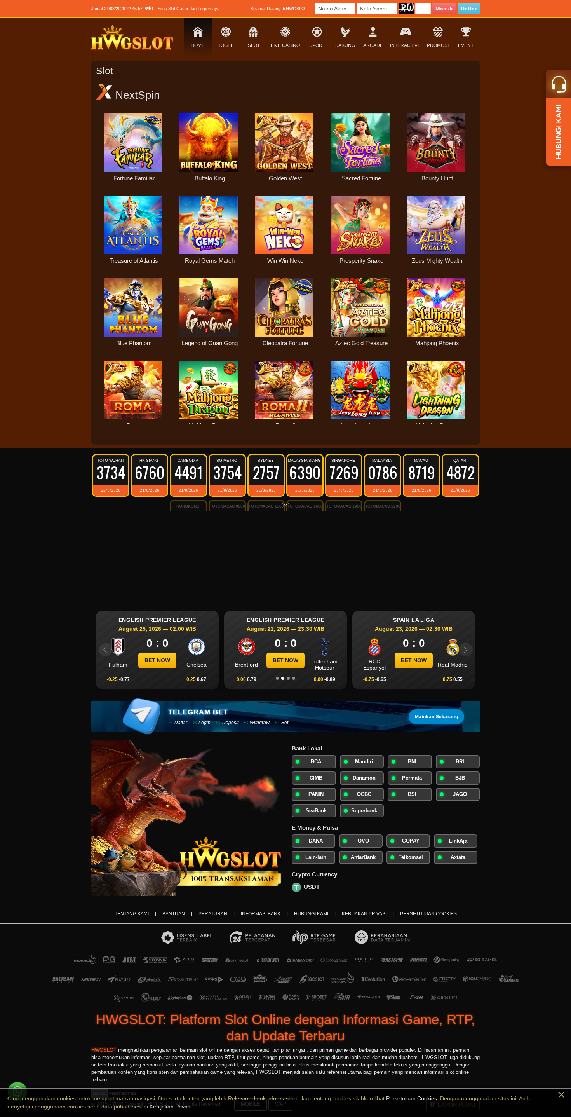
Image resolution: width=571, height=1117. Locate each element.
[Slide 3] (288, 678)
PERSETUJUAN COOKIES (428, 913)
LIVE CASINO (285, 45)
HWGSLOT (104, 1050)
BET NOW (157, 660)
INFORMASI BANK (260, 913)
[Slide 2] (282, 678)
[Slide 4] (293, 678)
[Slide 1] (277, 678)
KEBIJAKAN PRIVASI (364, 913)
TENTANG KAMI (132, 913)
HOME (198, 45)
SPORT (317, 45)
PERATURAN (212, 913)
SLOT (254, 45)
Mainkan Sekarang (436, 716)
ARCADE (373, 45)
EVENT (466, 45)
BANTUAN (173, 913)
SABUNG (345, 45)
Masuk (444, 8)
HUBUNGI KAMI (311, 913)
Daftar (469, 8)
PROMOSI (438, 45)
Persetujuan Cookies (411, 1098)
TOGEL (225, 45)
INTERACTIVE (405, 45)
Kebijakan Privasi (170, 1106)
